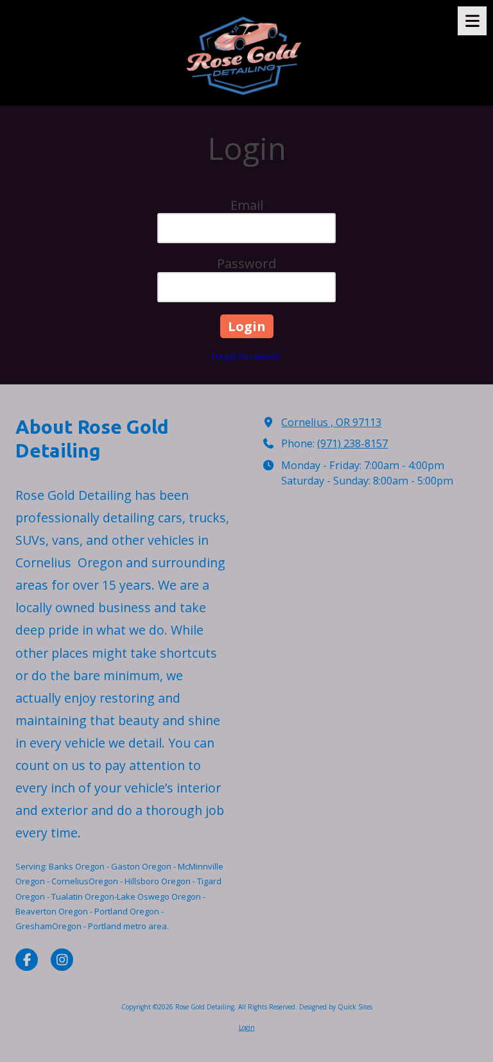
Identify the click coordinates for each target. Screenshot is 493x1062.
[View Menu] (472, 20)
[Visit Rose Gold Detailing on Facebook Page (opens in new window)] (26, 959)
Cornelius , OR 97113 (331, 422)
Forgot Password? (246, 356)
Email (246, 205)
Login (247, 1027)
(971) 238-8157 (352, 443)
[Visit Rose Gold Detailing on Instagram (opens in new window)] (62, 959)
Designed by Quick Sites (335, 1006)
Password (246, 263)
